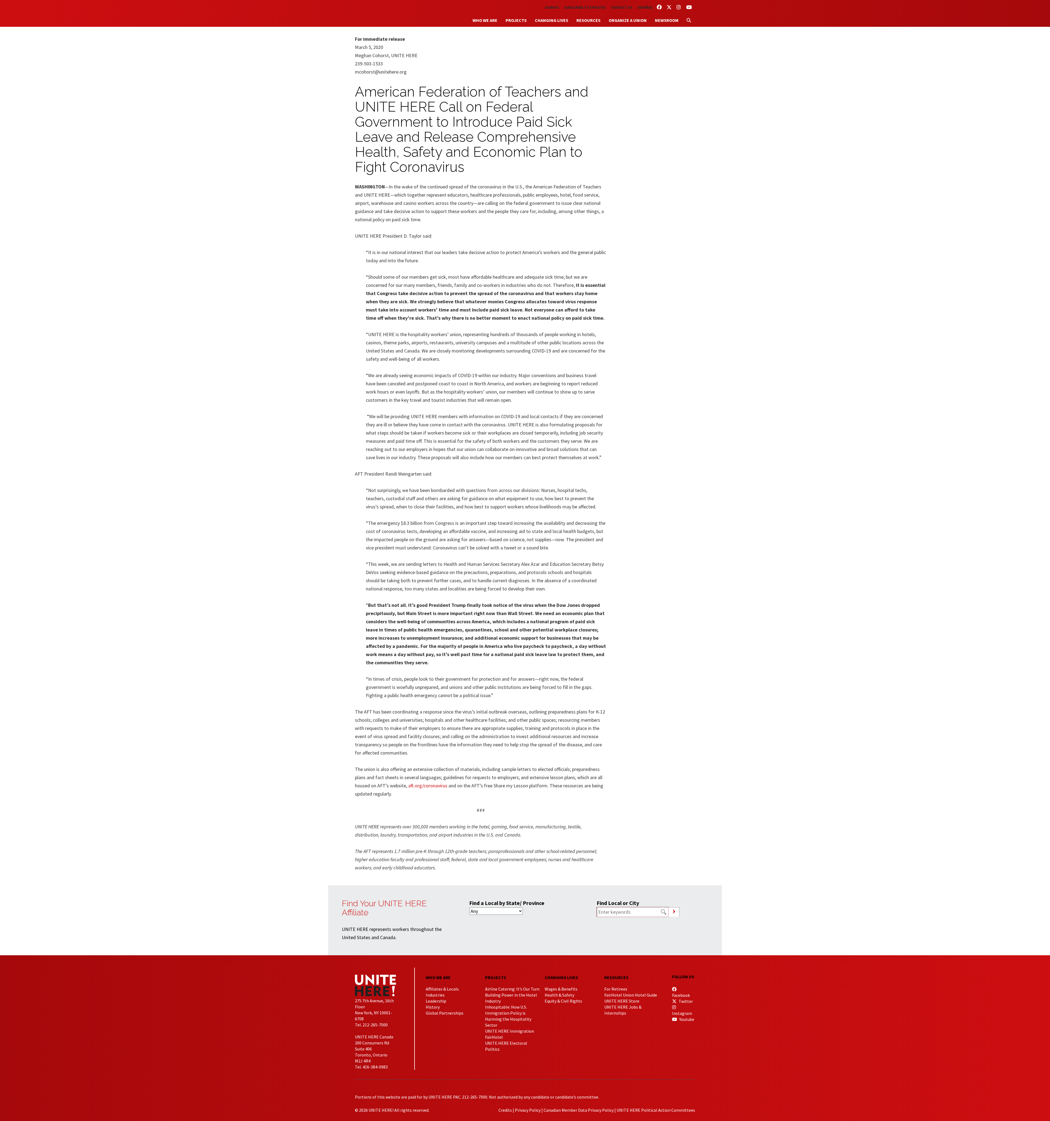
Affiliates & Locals (442, 989)
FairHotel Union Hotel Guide (630, 995)
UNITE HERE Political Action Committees (656, 1110)
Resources (588, 20)
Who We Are (484, 20)
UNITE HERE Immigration (509, 1031)
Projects (516, 20)
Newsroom (666, 20)
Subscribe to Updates (585, 7)
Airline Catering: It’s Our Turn (512, 989)
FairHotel (494, 1037)
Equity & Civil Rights (563, 1001)
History (433, 1007)
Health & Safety (559, 995)
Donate (552, 7)
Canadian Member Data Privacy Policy (579, 1110)
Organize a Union (628, 20)
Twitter (685, 1001)
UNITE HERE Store (621, 1001)
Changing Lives (551, 20)
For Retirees (615, 989)
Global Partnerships (444, 1013)
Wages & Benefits (561, 989)
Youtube (686, 1019)
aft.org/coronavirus (427, 785)
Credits (505, 1110)
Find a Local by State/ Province (506, 902)
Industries (435, 995)
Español (645, 7)
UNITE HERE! (385, 13)
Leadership (436, 1001)
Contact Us (621, 7)
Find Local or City (618, 902)
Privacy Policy (528, 1110)
